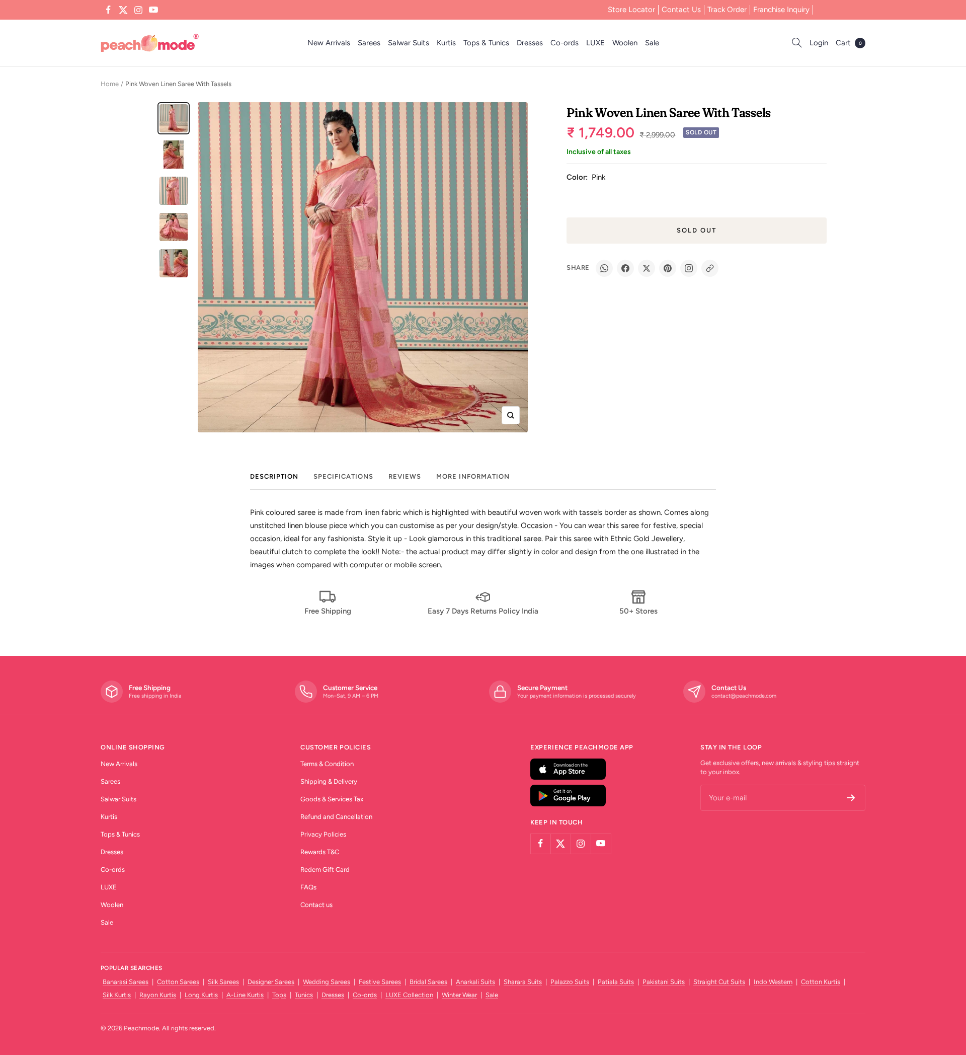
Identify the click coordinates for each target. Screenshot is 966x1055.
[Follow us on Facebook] (108, 10)
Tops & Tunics (486, 42)
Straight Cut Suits (719, 982)
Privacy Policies (323, 834)
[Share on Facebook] (625, 268)
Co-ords (564, 42)
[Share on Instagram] (688, 268)
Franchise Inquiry (781, 9)
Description (274, 476)
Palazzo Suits (569, 982)
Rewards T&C (319, 852)
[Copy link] (709, 268)
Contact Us (681, 9)
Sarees (369, 42)
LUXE (595, 42)
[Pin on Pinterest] (667, 268)
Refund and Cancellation (336, 816)
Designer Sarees (271, 982)
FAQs (308, 887)
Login (819, 42)
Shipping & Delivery (328, 781)
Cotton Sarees (178, 982)
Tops (279, 995)
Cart (849, 42)
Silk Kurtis (117, 995)
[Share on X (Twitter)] (646, 268)
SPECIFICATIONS (343, 476)
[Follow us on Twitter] (123, 10)
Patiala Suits (616, 982)
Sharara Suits (523, 982)
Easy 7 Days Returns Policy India (483, 611)
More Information (473, 476)
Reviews (404, 476)
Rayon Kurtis (157, 995)
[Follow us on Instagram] (138, 10)
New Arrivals (328, 42)
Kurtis (446, 42)
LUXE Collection (409, 995)
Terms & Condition (327, 764)
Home (110, 84)
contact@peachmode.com (743, 696)
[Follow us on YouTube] (153, 10)
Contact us (316, 905)
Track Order (727, 9)
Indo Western (773, 982)
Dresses (530, 42)
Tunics (304, 995)
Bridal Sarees (428, 982)
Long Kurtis (201, 995)
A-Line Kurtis (245, 995)
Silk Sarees (223, 982)
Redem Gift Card (325, 869)
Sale (652, 42)
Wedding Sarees (326, 982)
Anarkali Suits (475, 982)
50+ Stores (638, 611)
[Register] (851, 797)
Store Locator (631, 9)
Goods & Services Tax (331, 799)
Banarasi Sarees (125, 982)
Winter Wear (459, 995)
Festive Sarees (380, 982)
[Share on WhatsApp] (604, 268)
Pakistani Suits (663, 982)
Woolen (624, 42)
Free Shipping (327, 611)
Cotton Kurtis (820, 982)
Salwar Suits (408, 42)
